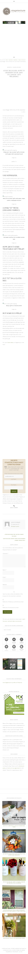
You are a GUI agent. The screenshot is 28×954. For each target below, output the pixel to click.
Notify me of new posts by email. (11, 607)
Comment (5, 553)
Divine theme (14, 948)
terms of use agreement (14, 768)
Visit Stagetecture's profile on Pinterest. (12, 682)
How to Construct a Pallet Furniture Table (14, 826)
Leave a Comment (14, 507)
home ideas (10, 342)
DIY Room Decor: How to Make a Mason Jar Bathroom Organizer (14, 882)
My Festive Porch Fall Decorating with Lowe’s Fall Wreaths (14, 854)
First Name (13, 485)
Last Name (13, 479)
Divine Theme (15, 950)
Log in (20, 951)
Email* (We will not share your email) (14, 473)
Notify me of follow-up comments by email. (13, 601)
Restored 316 (23, 948)
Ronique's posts (15, 526)
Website (5, 584)
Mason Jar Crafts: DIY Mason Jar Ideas (14, 938)
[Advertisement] (14, 41)
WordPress (15, 951)
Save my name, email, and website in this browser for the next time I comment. (13, 595)
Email (4, 577)
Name (4, 570)
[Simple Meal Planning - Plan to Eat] (14, 23)
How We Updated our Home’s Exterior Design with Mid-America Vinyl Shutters (14, 911)
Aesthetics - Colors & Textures (14, 67)
